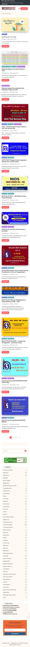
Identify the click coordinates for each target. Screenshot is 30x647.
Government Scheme (8, 527)
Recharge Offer (6, 561)
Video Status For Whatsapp (9, 589)
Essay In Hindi (6, 506)
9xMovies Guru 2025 (8, 470)
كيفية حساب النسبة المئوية (9, 37)
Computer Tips (6, 490)
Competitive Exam (6, 66)
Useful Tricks (6, 587)
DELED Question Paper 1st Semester (11, 607)
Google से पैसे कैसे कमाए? (8, 612)
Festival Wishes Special (8, 517)
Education (4, 34)
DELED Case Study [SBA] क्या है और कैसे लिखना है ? (13, 421)
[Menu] (19, 8)
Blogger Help (6, 483)
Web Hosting (6, 592)
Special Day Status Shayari (9, 574)
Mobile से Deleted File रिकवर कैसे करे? (10, 605)
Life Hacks (5, 540)
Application (6, 472)
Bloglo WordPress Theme (15, 644)
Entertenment (6, 504)
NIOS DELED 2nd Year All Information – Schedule (14, 230)
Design (4, 496)
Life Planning (6, 543)
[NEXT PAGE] (19, 437)
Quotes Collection (7, 558)
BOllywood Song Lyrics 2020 (9, 485)
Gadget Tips (6, 519)
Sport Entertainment (8, 576)
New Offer (5, 548)
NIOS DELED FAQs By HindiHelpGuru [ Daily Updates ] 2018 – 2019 (14, 300)
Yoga (4, 597)
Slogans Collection (7, 566)
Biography (5, 477)
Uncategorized (6, 584)
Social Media (6, 569)
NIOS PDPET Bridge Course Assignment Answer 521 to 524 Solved (14, 160)
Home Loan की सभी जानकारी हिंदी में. (10, 610)
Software (5, 571)
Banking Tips (6, 475)
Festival (5, 514)
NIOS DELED (10, 157)
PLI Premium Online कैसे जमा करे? (10, 608)
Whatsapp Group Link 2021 (9, 595)
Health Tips (5, 532)
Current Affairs (6, 493)
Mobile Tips (5, 545)
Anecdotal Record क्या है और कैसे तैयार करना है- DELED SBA (15, 381)
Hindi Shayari (6, 535)
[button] (24, 8)
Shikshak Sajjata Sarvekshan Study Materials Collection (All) (13, 89)
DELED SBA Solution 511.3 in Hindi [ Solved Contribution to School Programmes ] (15, 271)
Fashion (5, 511)
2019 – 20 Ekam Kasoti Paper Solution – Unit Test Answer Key (14, 127)
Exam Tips (14, 66)
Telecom (5, 582)
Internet (5, 537)
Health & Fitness (7, 530)
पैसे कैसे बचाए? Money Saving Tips (10, 614)
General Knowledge (7, 524)
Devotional (5, 498)
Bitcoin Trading (6, 480)
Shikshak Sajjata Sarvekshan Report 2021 (13, 69)
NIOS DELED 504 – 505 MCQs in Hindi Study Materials (14, 197)
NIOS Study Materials (8, 553)
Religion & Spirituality (8, 563)
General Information (7, 522)
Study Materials (21, 66)
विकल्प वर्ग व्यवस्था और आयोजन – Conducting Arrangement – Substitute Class (13, 342)
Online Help (5, 556)
